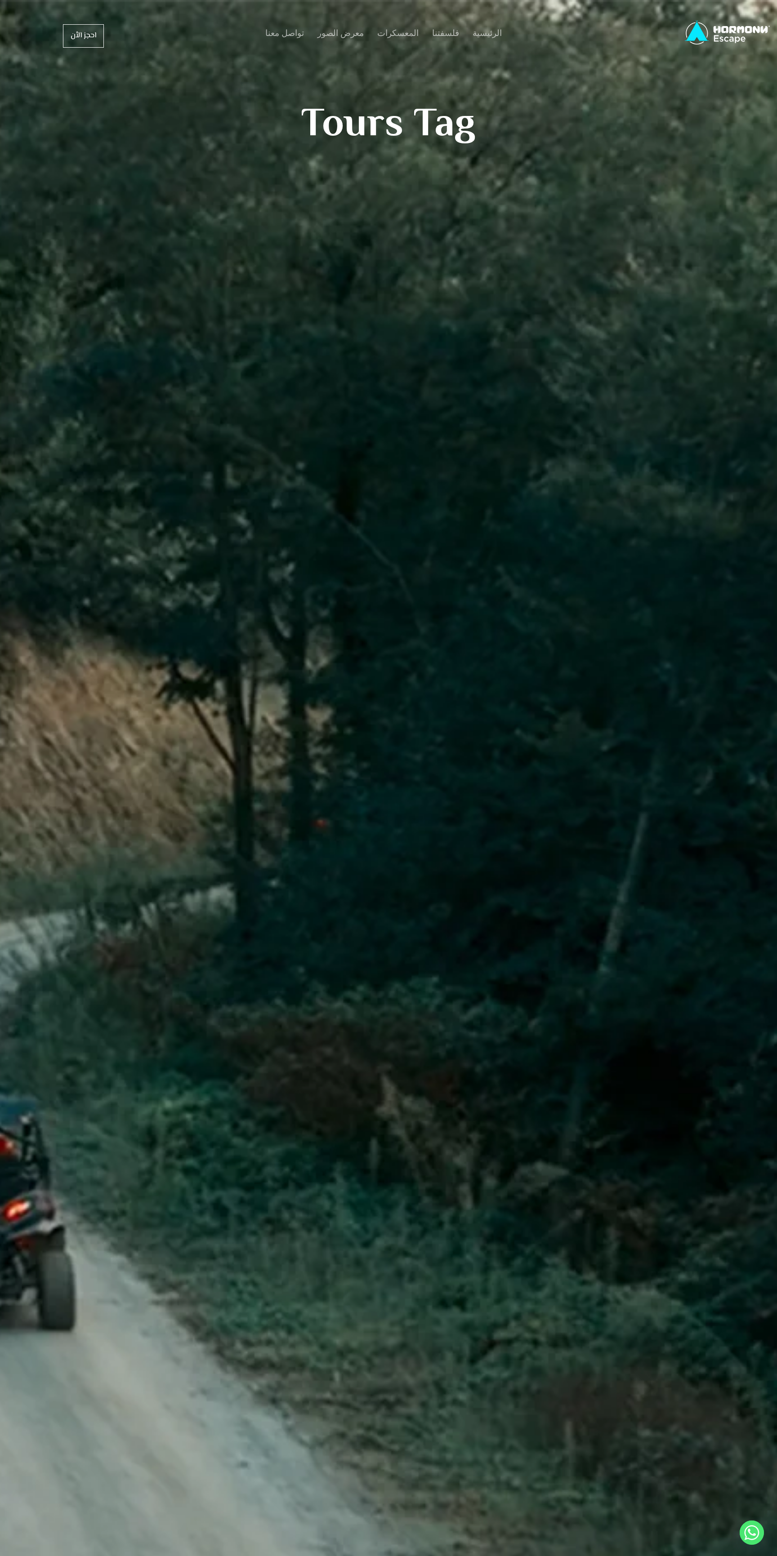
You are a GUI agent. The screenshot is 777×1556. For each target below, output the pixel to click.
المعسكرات (398, 33)
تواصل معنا (284, 33)
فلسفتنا (445, 33)
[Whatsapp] (752, 1532)
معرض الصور (340, 33)
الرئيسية (487, 33)
